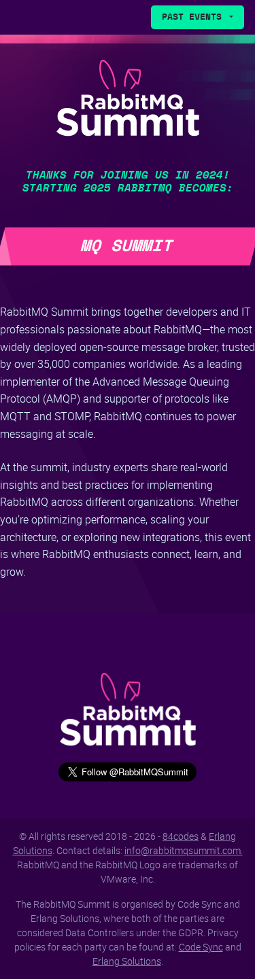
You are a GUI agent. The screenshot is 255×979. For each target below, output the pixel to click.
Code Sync (201, 946)
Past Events (194, 17)
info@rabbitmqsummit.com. (183, 850)
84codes (181, 836)
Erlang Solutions (126, 961)
